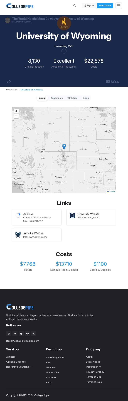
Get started (105, 5)
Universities (11, 89)
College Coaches (16, 361)
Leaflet (112, 191)
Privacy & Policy (95, 371)
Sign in (90, 5)
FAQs (49, 382)
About (89, 356)
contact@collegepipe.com (24, 340)
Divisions (51, 367)
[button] (64, 147)
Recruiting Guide (55, 357)
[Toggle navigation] (119, 5)
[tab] (42, 98)
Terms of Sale (94, 381)
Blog (48, 362)
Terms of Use (93, 376)
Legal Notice (93, 361)
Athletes (10, 356)
